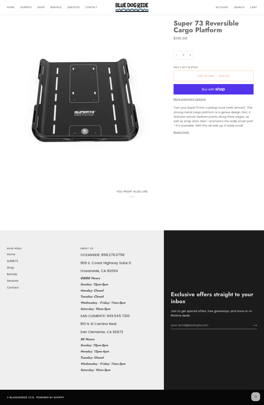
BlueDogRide (18, 397)
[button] (26, 7)
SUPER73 (12, 261)
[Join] (252, 325)
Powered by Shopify (50, 397)
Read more (181, 132)
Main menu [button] (14, 248)
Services (12, 281)
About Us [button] (86, 248)
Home (11, 254)
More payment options (190, 99)
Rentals (12, 274)
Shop (10, 268)
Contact (13, 287)
